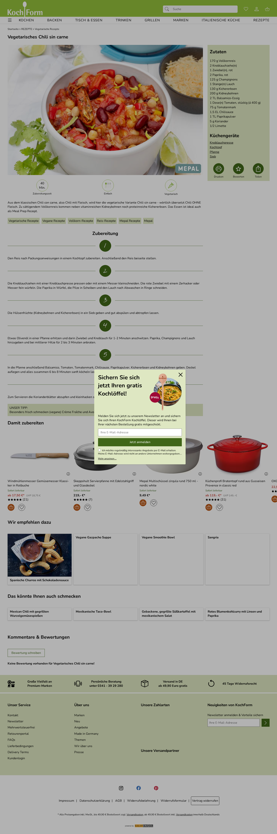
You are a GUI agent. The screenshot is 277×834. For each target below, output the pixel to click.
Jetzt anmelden (140, 442)
